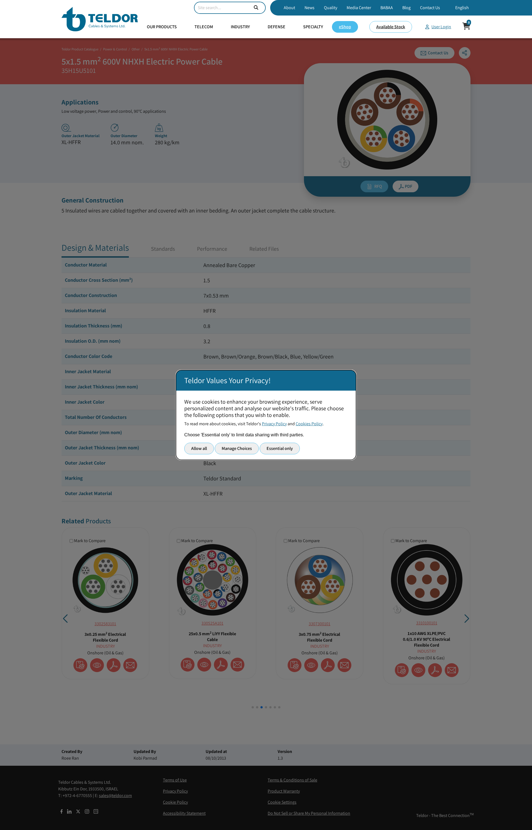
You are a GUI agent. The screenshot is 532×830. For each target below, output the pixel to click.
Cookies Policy (309, 424)
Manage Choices (237, 448)
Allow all (199, 448)
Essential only (280, 448)
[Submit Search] (256, 7)
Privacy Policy (274, 424)
